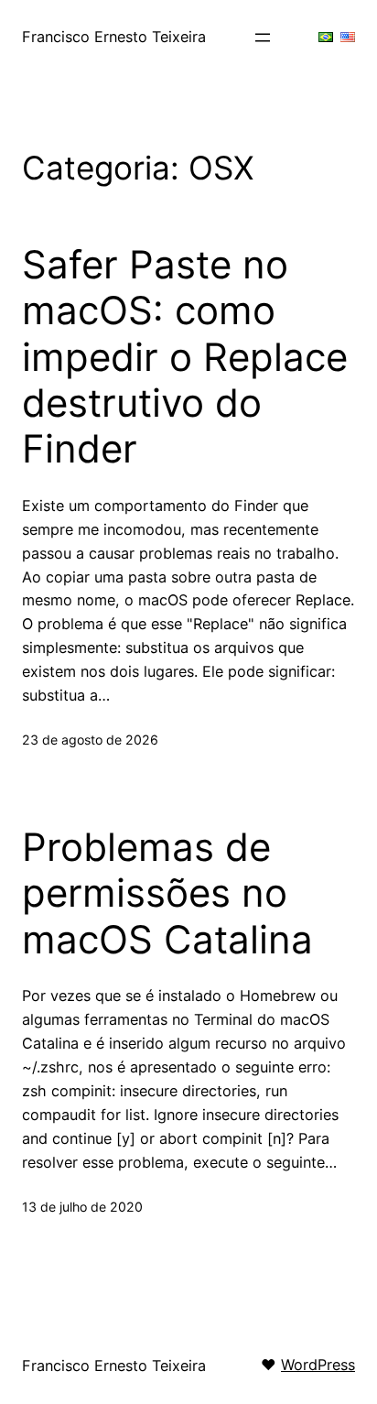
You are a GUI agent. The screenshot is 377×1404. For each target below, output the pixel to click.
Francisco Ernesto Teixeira (114, 36)
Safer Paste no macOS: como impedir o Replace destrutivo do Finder (185, 357)
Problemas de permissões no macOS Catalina (167, 893)
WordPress (318, 1364)
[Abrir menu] (263, 38)
